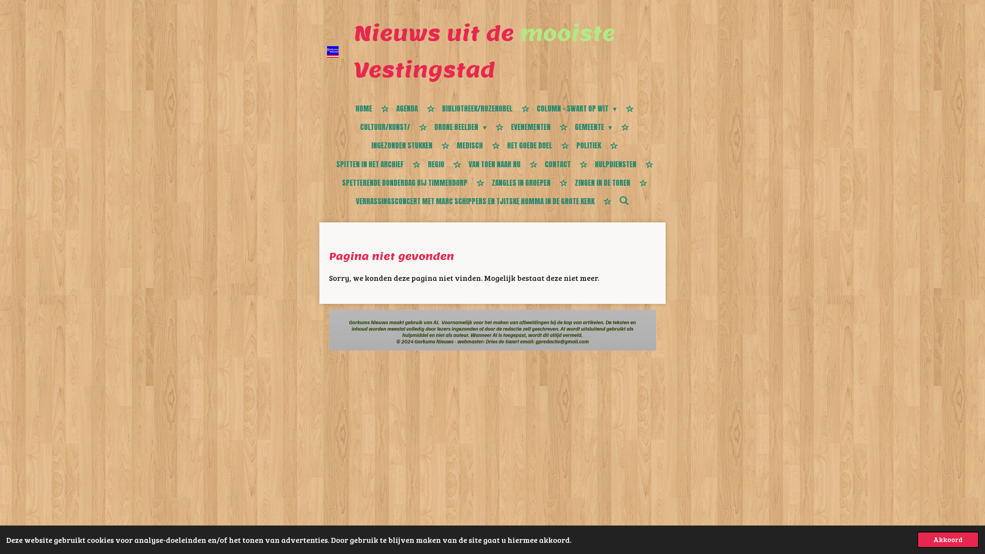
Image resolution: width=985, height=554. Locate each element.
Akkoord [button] (948, 539)
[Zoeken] (624, 200)
